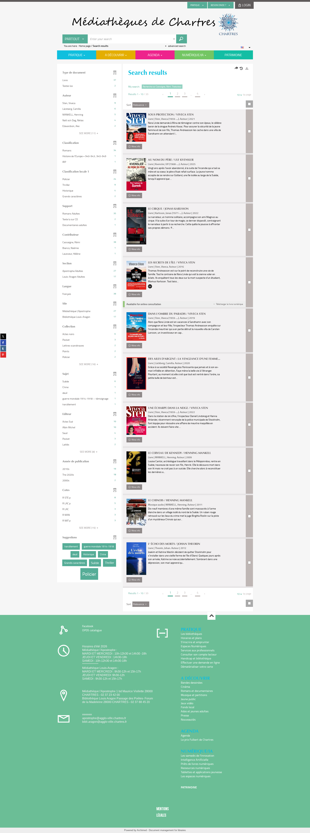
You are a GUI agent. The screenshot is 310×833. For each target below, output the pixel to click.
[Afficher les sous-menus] (203, 5)
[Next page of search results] (204, 94)
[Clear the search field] (174, 38)
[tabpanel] (155, 338)
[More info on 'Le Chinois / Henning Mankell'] (136, 512)
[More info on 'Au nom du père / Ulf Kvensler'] (136, 174)
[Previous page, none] (163, 94)
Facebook (87, 626)
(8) (87, 451)
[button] (89, 80)
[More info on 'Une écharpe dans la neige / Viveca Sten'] (136, 420)
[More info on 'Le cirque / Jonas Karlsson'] (136, 225)
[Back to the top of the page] (211, 616)
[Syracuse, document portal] (155, 24)
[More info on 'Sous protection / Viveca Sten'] (136, 127)
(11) (87, 133)
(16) (87, 364)
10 (238, 94)
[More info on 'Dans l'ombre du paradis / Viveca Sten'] (136, 326)
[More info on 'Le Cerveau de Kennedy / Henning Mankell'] (136, 466)
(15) (87, 527)
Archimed (142, 830)
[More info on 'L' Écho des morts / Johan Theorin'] (136, 558)
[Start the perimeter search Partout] (181, 38)
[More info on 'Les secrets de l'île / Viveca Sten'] (136, 275)
